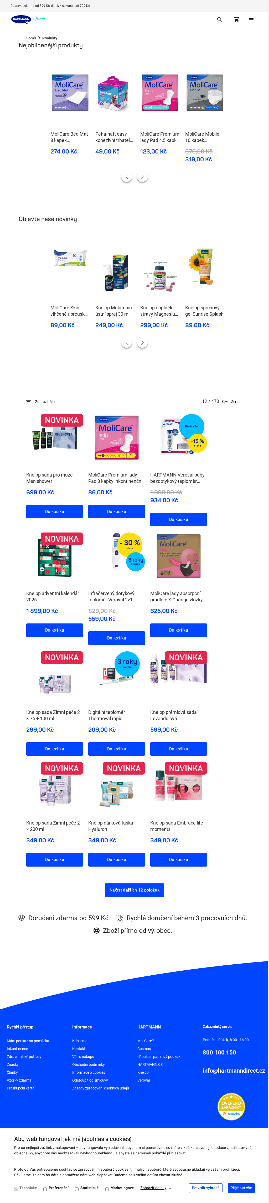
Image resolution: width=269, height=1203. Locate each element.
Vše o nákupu (83, 1056)
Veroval (143, 1080)
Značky (13, 1064)
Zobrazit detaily (154, 1188)
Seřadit (237, 402)
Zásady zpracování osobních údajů (100, 1088)
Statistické (89, 1188)
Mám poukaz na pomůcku (28, 1041)
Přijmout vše (241, 1188)
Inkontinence (17, 1049)
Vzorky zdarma (19, 1080)
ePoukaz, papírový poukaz (158, 1056)
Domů (31, 38)
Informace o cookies (88, 1072)
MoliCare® (145, 1041)
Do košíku (54, 511)
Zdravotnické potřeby (24, 1056)
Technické (28, 1188)
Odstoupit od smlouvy (90, 1080)
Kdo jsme (79, 1041)
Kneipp (143, 1072)
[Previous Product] (126, 176)
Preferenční (59, 1188)
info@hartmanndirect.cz (234, 1070)
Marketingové (122, 1188)
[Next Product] (142, 176)
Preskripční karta (20, 1088)
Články (12, 1072)
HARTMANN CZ (150, 1064)
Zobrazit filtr (45, 402)
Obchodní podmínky (88, 1064)
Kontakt (78, 1049)
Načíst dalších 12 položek (134, 890)
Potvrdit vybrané (205, 1188)
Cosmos (144, 1049)
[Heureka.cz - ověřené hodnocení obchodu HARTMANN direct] (231, 1106)
